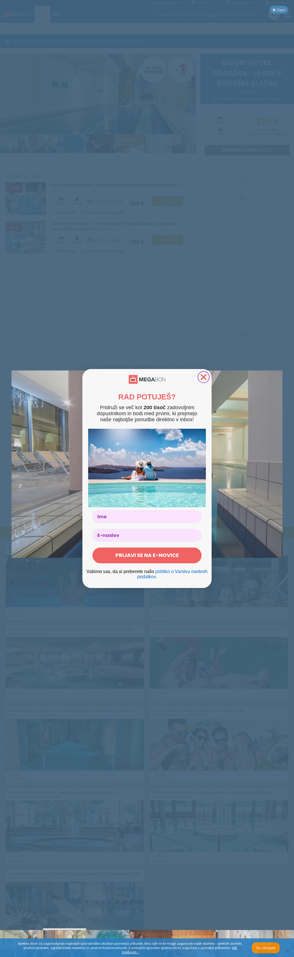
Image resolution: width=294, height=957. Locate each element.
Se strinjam (265, 947)
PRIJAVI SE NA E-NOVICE (147, 555)
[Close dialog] (203, 377)
